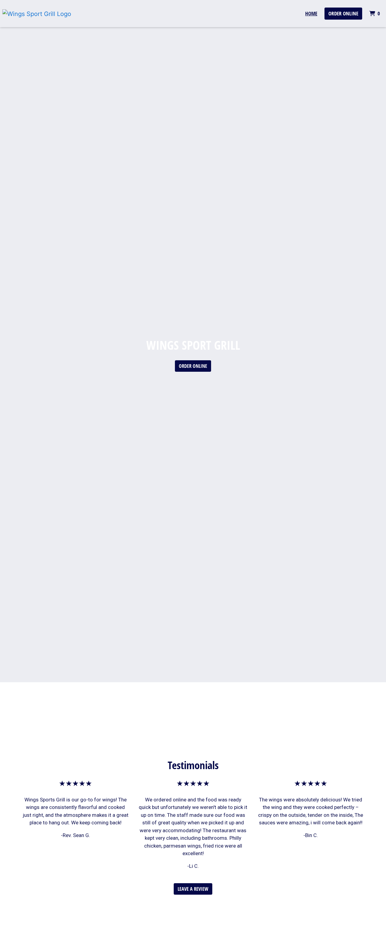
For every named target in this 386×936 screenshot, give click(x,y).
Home (311, 13)
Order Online (343, 13)
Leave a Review (193, 889)
